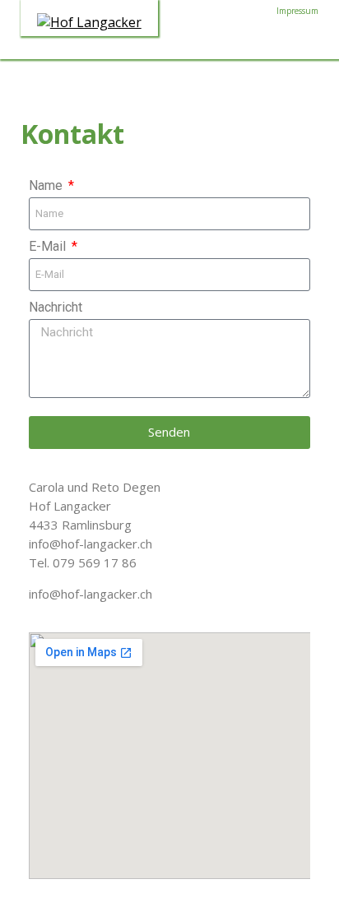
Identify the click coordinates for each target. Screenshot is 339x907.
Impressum (297, 10)
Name (47, 185)
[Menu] (288, 43)
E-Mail (49, 246)
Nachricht (55, 307)
